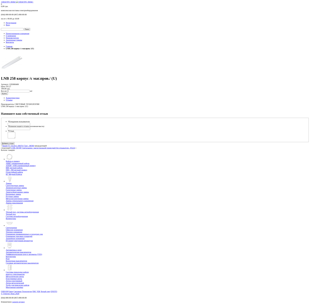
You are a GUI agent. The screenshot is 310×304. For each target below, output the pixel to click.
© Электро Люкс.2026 (10, 294)
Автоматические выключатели (18, 252)
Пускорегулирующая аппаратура (19, 241)
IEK (38, 291)
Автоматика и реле (14, 250)
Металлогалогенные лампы (17, 199)
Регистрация (11, 23)
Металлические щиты (15, 276)
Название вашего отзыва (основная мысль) (26, 126)
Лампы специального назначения (19, 201)
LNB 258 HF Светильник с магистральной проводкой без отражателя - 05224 (43, 148)
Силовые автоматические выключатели (22, 263)
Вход (8, 25)
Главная (9, 46)
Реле (8, 259)
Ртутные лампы (12, 196)
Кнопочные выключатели (16, 261)
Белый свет (45, 291)
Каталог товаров (8, 150)
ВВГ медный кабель (14, 168)
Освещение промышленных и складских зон (24, 234)
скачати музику (18, 302)
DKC (34, 291)
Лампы (9, 183)
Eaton (10, 291)
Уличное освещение (14, 232)
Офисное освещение (14, 230)
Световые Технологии (22, 291)
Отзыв (11, 131)
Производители (12, 38)
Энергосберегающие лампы (17, 192)
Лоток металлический (15, 283)
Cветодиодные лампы (15, 186)
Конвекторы (11, 219)
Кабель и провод (13, 161)
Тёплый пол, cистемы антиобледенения (22, 212)
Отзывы (9, 100)
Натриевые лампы (13, 194)
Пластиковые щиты (14, 279)
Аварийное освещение (15, 238)
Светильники (11, 228)
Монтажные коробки (14, 287)
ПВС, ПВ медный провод (16, 170)
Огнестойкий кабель (14, 172)
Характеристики (12, 98)
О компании (11, 36)
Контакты (10, 42)
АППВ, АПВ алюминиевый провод (21, 166)
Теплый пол (11, 214)
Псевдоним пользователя (19, 122)
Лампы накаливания (14, 203)
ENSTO (54, 291)
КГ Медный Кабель (14, 174)
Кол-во (4, 91)
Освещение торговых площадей (19, 236)
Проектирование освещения (17, 34)
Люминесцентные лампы (16, 188)
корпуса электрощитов (17, 273)
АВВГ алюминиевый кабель (17, 163)
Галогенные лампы (14, 190)
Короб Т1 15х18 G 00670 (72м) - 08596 (18, 146)
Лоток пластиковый (14, 281)
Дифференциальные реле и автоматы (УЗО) (24, 254)
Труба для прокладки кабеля (17, 285)
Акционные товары (14, 40)
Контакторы (11, 257)
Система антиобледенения (17, 216)
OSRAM (4, 291)
